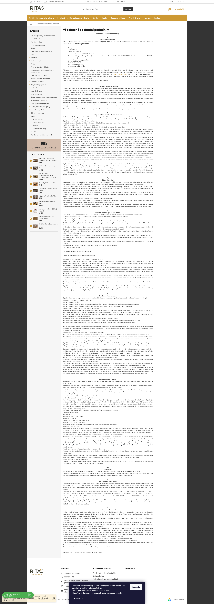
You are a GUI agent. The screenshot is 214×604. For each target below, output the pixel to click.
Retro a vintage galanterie (40, 78)
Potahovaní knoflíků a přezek (41, 135)
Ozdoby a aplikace (37, 61)
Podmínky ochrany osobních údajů (105, 579)
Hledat (128, 9)
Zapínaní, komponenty (39, 75)
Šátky (33, 48)
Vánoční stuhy (38, 119)
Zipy (32, 54)
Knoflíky (34, 58)
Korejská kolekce (37, 42)
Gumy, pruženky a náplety (40, 107)
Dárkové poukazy (37, 113)
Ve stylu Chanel (36, 91)
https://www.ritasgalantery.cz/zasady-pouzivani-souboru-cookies (97, 593)
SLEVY (33, 132)
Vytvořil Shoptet (178, 599)
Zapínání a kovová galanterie (41, 51)
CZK (171, 2)
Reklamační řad (119, 2)
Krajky (33, 64)
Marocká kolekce (37, 81)
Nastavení (78, 599)
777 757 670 (69, 577)
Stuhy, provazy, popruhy (40, 103)
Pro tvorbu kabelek (38, 45)
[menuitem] (41, 17)
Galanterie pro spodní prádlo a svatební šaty (42, 71)
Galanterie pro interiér (39, 100)
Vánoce (34, 116)
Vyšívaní (34, 88)
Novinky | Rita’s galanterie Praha (43, 36)
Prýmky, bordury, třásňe (40, 67)
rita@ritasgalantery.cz (72, 573)
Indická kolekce (36, 39)
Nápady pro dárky (39, 122)
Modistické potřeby (38, 110)
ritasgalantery (69, 586)
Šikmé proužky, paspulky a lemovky (44, 97)
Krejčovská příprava (38, 85)
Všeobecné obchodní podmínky (96, 2)
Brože (35, 125)
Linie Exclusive (36, 94)
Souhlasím (136, 587)
